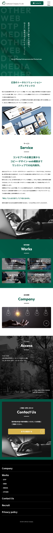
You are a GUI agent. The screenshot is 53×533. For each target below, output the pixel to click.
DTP (4, 479)
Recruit (6, 505)
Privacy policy (9, 512)
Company (7, 468)
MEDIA (5, 488)
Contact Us (8, 498)
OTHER (5, 492)
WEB (5, 484)
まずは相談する (26, 431)
